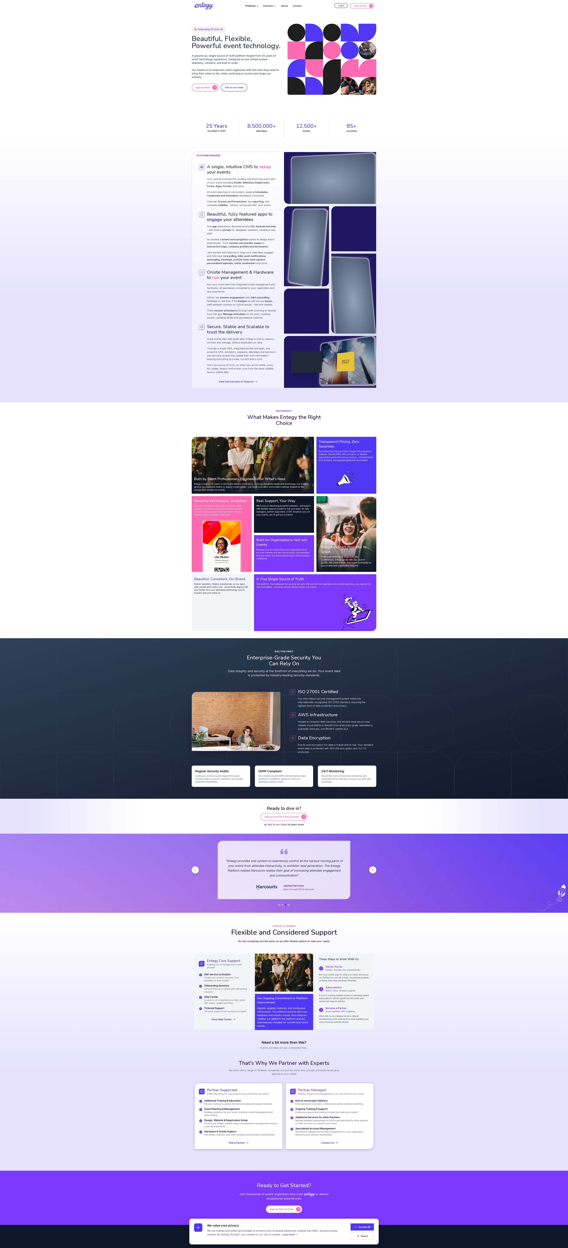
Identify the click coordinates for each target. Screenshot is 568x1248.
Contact (297, 6)
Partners (268, 6)
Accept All (364, 1226)
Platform (250, 6)
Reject (364, 1236)
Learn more (288, 1234)
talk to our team (277, 824)
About (284, 6)
